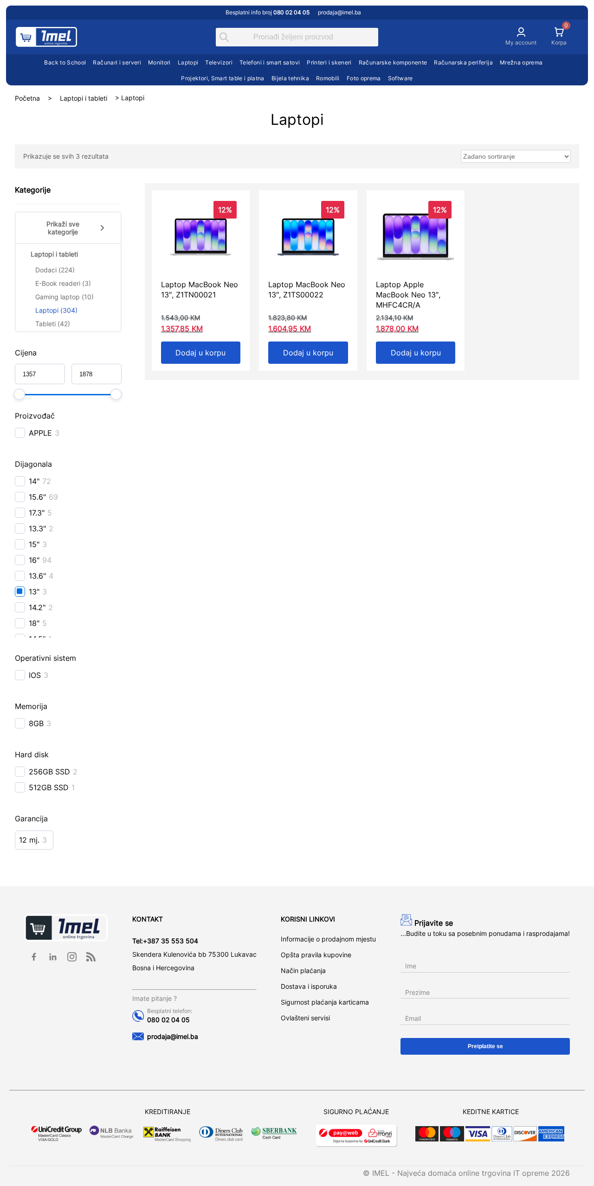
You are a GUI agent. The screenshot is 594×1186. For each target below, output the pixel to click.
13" (34, 591)
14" (34, 481)
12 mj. (29, 839)
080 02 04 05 (168, 1020)
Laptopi (188, 62)
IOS (35, 675)
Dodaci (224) (55, 270)
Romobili (328, 78)
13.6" (37, 575)
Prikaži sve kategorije (62, 228)
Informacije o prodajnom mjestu (328, 939)
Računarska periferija (463, 62)
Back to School (65, 62)
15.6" (37, 497)
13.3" (37, 528)
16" (34, 560)
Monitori (159, 62)
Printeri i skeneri (329, 62)
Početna (27, 98)
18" (34, 623)
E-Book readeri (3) (63, 283)
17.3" (37, 512)
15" (34, 544)
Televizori (218, 62)
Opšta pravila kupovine (316, 955)
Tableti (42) (52, 324)
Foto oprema (364, 78)
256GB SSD (49, 771)
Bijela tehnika (290, 78)
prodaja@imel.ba (339, 12)
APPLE (40, 433)
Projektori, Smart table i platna (223, 78)
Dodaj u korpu (200, 352)
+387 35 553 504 (170, 941)
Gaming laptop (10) (64, 297)
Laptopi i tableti (83, 98)
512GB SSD (49, 787)
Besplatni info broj (268, 12)
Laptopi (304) (56, 310)
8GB (36, 723)
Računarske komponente (393, 62)
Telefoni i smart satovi (269, 62)
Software (400, 78)
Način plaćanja (303, 970)
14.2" (37, 607)
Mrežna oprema (521, 62)
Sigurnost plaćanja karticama (325, 1002)
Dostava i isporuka (309, 986)
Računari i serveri (117, 62)
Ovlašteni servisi (305, 1018)
